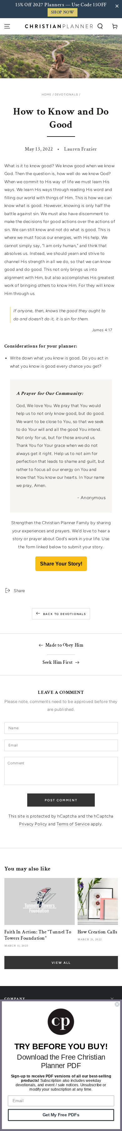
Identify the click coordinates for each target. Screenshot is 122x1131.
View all (61, 963)
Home (47, 94)
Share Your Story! (61, 563)
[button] (118, 6)
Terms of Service (73, 823)
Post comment (61, 800)
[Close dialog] (117, 1004)
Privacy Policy (33, 823)
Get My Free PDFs (61, 1115)
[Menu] (7, 26)
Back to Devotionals (64, 614)
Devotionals (66, 94)
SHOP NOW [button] (62, 12)
